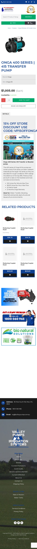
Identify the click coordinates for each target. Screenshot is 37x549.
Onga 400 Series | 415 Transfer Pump (27, 28)
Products (14, 28)
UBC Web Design (21, 535)
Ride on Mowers (18, 495)
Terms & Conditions (18, 508)
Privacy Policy (18, 511)
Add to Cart (24, 100)
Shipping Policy (18, 484)
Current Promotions (18, 466)
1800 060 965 (7, 2)
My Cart (31, 23)
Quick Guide (18, 469)
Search (28, 17)
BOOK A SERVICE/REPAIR (18, 472)
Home (9, 28)
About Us (18, 478)
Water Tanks (18, 498)
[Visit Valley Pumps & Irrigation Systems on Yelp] (34, 2)
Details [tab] (6, 114)
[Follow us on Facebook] (28, 2)
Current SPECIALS (18, 475)
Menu (14, 23)
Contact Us (18, 481)
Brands (18, 463)
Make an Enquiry (18, 106)
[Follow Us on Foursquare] (31, 2)
